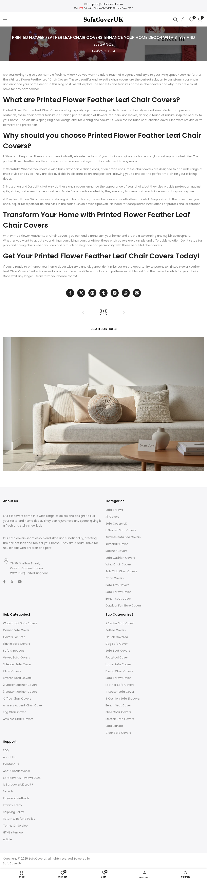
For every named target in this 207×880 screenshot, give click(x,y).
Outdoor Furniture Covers (124, 605)
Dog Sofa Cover (117, 644)
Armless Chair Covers (18, 719)
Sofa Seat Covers (118, 651)
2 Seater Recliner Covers (20, 685)
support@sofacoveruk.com (106, 4)
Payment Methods (16, 798)
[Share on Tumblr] (103, 293)
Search (8, 791)
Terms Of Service (15, 826)
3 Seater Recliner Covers (20, 692)
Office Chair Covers (17, 699)
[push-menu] (6, 19)
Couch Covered (117, 637)
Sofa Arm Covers (117, 585)
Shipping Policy (13, 812)
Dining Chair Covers (119, 671)
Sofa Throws (114, 510)
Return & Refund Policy (19, 819)
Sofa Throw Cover (118, 592)
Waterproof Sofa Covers (20, 623)
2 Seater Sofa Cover (120, 623)
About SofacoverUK (16, 771)
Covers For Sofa (14, 637)
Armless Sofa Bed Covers (123, 537)
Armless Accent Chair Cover (23, 705)
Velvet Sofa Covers (16, 657)
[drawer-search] (175, 19)
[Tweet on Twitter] (81, 293)
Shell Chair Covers (118, 712)
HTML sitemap (13, 832)
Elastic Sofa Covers (16, 644)
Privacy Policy (12, 805)
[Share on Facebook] (70, 293)
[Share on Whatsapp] (126, 293)
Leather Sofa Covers (120, 685)
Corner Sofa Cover (16, 630)
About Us (9, 757)
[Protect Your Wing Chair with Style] (83, 312)
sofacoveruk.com (48, 271)
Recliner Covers (116, 551)
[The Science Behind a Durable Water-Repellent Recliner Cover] (124, 312)
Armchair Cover (117, 544)
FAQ (6, 750)
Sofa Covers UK (116, 524)
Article (7, 839)
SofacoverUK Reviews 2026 (22, 778)
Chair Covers (115, 578)
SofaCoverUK (12, 863)
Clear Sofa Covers (118, 733)
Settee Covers (116, 630)
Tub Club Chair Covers (121, 571)
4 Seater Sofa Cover (120, 692)
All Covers (112, 517)
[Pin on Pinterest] (92, 293)
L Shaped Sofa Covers (121, 530)
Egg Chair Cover (14, 712)
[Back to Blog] (103, 312)
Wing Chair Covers (119, 564)
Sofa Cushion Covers (120, 558)
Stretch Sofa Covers (17, 678)
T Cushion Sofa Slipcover (123, 699)
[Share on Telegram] (115, 293)
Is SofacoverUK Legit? (18, 784)
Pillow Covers (12, 671)
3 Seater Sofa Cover (17, 664)
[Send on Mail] (137, 293)
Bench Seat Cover (118, 599)
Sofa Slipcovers (13, 651)
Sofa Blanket (114, 726)
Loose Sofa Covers (119, 664)
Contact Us (11, 764)
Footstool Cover (117, 657)
